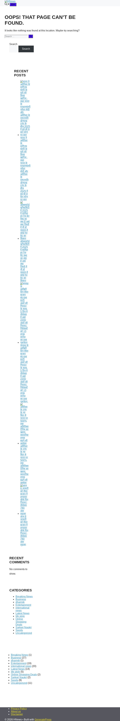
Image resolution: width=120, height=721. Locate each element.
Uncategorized (24, 633)
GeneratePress (43, 719)
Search (13, 44)
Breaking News (24, 596)
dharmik (20, 602)
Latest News (22, 613)
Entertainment (23, 605)
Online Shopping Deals (21, 622)
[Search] (30, 36)
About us (16, 711)
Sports (19, 630)
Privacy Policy (19, 708)
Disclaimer (17, 714)
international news (21, 666)
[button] (7, 4)
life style (20, 616)
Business (21, 599)
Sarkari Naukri (24, 627)
